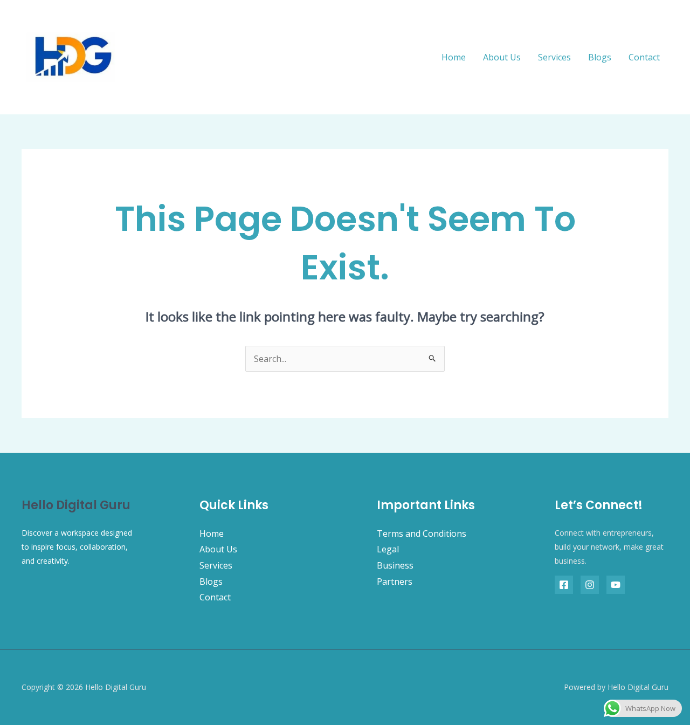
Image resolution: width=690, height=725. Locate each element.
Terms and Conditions (421, 533)
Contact (644, 57)
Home (453, 57)
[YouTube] (615, 585)
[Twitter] (590, 585)
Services (554, 57)
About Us (502, 57)
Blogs (599, 57)
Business (395, 565)
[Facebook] (564, 585)
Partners (394, 581)
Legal (388, 549)
